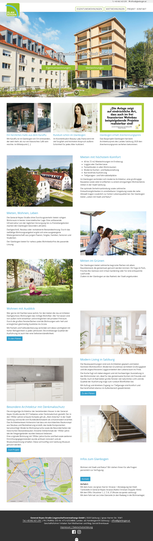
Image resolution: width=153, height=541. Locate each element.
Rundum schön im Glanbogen (69, 135)
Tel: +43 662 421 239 (32, 520)
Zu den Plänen (14, 338)
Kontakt (141, 9)
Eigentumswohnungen (89, 9)
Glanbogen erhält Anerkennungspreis (120, 135)
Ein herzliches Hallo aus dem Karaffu (26, 135)
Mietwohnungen (115, 9)
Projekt (131, 9)
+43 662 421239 (120, 1)
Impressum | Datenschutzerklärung (76, 527)
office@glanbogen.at (138, 1)
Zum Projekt (13, 449)
